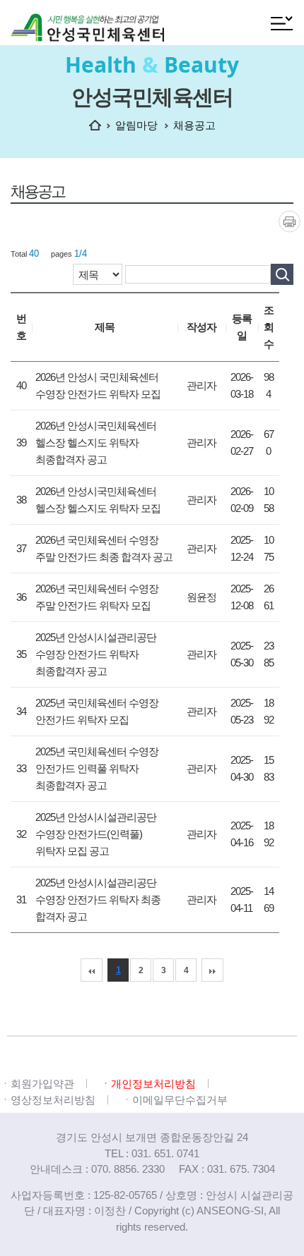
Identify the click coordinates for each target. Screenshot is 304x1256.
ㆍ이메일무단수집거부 (175, 1100)
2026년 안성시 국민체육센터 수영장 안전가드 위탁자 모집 (97, 385)
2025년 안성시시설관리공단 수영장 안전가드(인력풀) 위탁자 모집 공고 (95, 834)
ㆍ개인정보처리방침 (148, 1084)
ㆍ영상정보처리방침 (47, 1100)
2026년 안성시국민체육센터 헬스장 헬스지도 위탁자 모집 (97, 499)
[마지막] (212, 970)
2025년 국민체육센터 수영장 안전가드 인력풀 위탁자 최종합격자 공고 (96, 768)
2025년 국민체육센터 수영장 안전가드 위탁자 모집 (96, 711)
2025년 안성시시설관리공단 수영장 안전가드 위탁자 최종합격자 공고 (95, 654)
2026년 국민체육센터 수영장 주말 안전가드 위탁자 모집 (96, 597)
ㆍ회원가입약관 (37, 1084)
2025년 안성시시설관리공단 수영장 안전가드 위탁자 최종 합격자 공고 (97, 899)
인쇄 (289, 221)
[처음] (92, 970)
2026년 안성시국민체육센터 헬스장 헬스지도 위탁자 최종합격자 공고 (95, 442)
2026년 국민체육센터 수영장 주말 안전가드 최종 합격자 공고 (104, 548)
